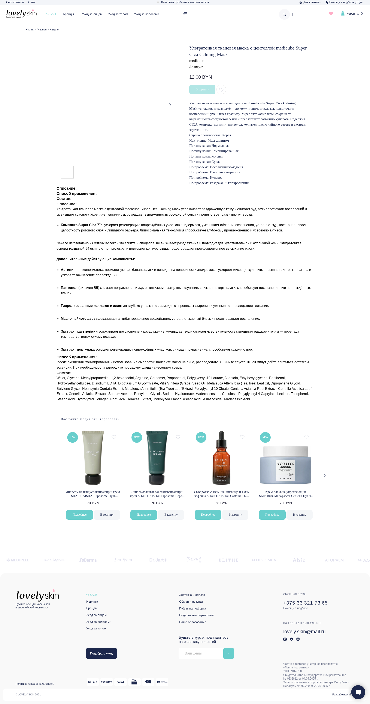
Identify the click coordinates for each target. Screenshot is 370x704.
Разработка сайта (343, 694)
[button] (185, 14)
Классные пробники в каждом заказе (185, 2)
